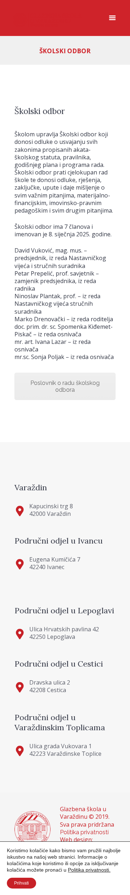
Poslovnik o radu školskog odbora (65, 386)
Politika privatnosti (84, 832)
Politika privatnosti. (89, 870)
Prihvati (21, 883)
